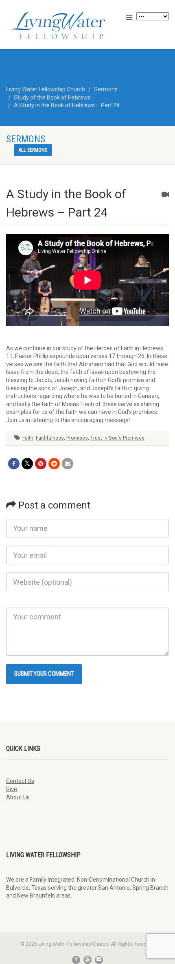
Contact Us (20, 781)
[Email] (67, 463)
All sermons (33, 150)
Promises (77, 438)
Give (11, 789)
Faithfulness (50, 438)
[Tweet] (27, 463)
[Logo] (58, 25)
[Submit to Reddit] (54, 463)
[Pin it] (40, 463)
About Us (18, 797)
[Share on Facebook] (14, 463)
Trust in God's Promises (117, 438)
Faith (27, 438)
